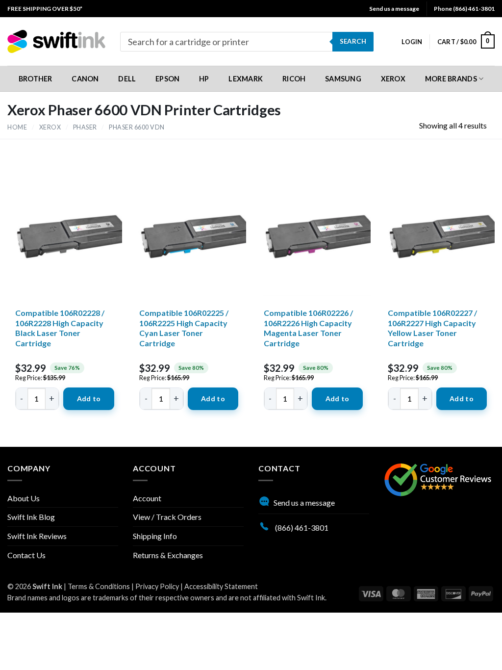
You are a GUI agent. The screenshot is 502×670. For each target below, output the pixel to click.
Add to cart (89, 402)
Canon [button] (85, 79)
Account (147, 498)
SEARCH (353, 41)
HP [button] (204, 79)
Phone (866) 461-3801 (464, 8)
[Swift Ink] (56, 41)
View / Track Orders (167, 516)
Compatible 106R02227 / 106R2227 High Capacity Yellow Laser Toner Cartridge (432, 328)
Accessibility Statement (221, 586)
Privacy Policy (157, 586)
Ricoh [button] (293, 79)
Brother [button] (35, 79)
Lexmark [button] (245, 79)
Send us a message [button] (394, 8)
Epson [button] (167, 79)
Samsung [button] (343, 79)
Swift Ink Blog (31, 516)
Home (17, 127)
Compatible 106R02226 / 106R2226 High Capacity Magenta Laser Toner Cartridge (308, 328)
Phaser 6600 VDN (137, 127)
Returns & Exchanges (168, 555)
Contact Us (26, 555)
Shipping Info (155, 536)
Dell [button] (127, 79)
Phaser (85, 127)
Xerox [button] (393, 79)
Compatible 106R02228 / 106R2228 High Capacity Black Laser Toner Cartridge (59, 328)
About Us (23, 498)
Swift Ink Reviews (37, 536)
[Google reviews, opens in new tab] (438, 478)
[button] (412, 42)
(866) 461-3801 (301, 527)
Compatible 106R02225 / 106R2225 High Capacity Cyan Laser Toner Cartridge (183, 328)
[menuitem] (44, 8)
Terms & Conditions (99, 586)
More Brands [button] (451, 79)
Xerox (50, 127)
